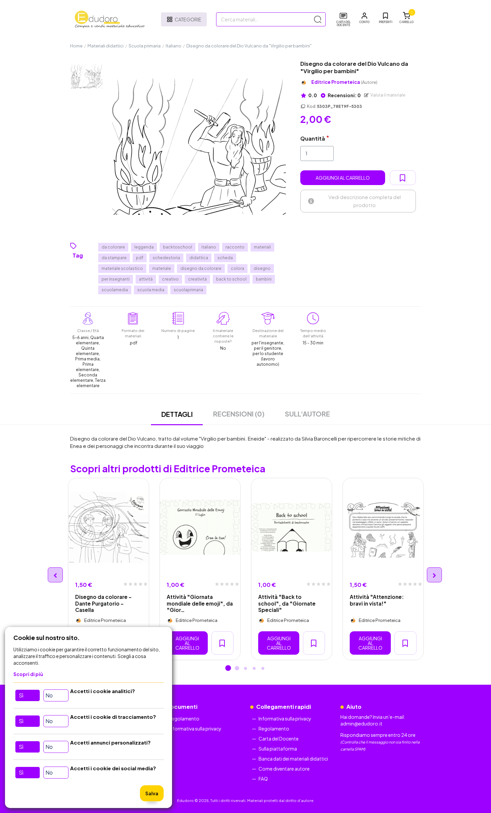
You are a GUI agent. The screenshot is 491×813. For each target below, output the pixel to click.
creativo (170, 279)
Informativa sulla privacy (195, 728)
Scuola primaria (145, 45)
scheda (225, 257)
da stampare (114, 257)
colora (237, 268)
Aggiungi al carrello (343, 178)
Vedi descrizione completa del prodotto (364, 201)
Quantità (312, 138)
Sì (21, 695)
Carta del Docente (279, 739)
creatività (197, 279)
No (49, 695)
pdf (139, 257)
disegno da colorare (200, 268)
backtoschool (177, 247)
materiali (262, 247)
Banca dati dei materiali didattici (293, 759)
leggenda (144, 247)
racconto (234, 247)
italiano (208, 247)
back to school (231, 279)
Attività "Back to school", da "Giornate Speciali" (287, 603)
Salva (151, 793)
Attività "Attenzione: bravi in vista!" (377, 600)
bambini (264, 279)
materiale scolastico (122, 268)
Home (76, 45)
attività (146, 279)
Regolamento (184, 718)
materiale (161, 268)
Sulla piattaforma (278, 749)
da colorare (113, 247)
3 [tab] (245, 668)
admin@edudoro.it (361, 723)
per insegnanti (116, 279)
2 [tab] (236, 668)
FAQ (263, 779)
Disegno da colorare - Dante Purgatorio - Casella (103, 603)
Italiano (173, 45)
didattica (198, 257)
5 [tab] (263, 668)
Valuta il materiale (387, 95)
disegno (262, 268)
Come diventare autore (284, 769)
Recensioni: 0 (344, 95)
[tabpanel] (108, 569)
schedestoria (166, 257)
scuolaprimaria (188, 289)
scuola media (150, 289)
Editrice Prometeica (344, 82)
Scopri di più (28, 674)
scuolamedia (115, 289)
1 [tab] (228, 668)
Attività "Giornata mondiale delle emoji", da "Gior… (200, 603)
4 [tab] (254, 668)
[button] (364, 18)
